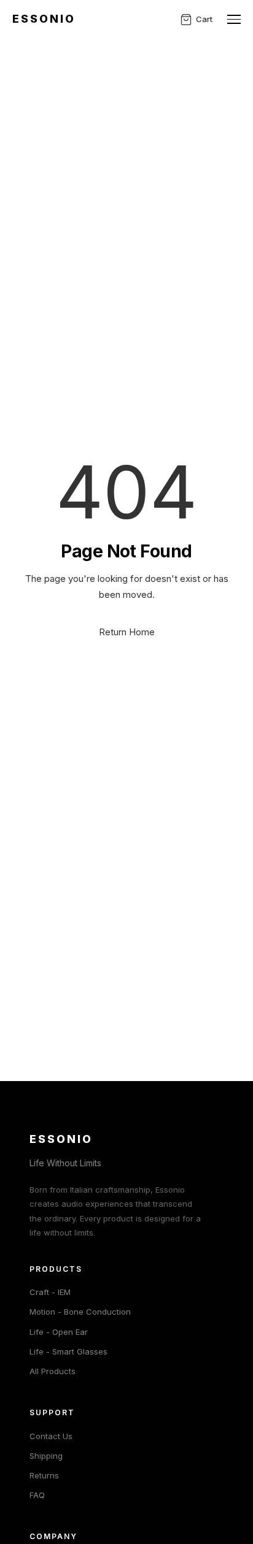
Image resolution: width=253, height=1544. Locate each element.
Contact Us (50, 1436)
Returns (44, 1475)
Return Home (127, 632)
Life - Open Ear (58, 1332)
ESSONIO (44, 18)
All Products (52, 1371)
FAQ (37, 1495)
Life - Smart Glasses (68, 1351)
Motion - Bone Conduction (80, 1312)
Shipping (46, 1456)
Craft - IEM (50, 1292)
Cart (204, 19)
